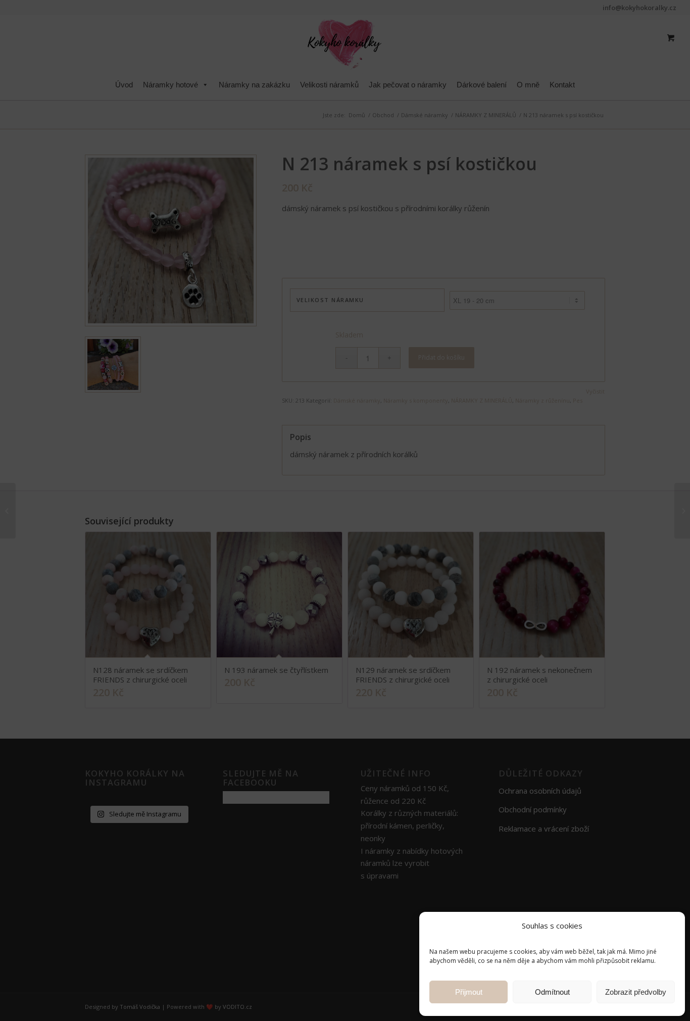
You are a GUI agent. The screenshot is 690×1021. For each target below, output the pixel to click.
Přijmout (468, 992)
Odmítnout (552, 992)
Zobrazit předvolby (635, 992)
